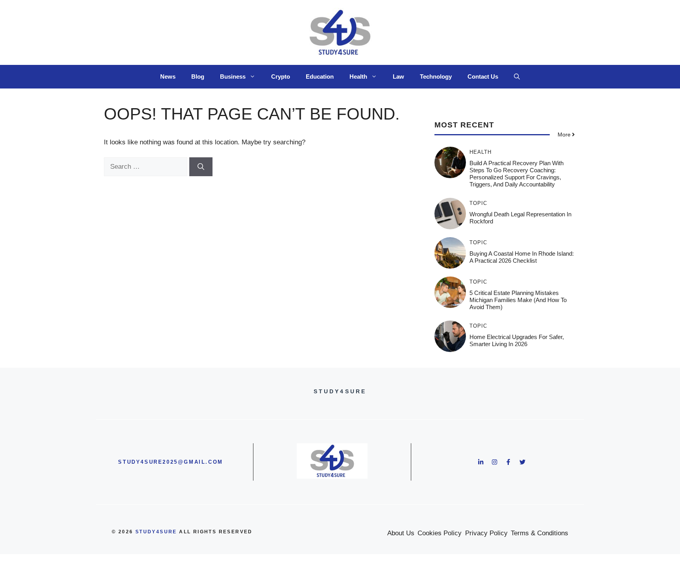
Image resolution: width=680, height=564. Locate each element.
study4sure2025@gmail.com (170, 462)
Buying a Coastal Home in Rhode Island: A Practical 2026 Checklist (521, 257)
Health (358, 76)
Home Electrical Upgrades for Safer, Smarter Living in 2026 (516, 340)
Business (233, 76)
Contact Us (483, 76)
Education (320, 76)
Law (398, 76)
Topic (478, 203)
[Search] (201, 166)
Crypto (280, 76)
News (168, 76)
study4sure (156, 532)
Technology (436, 76)
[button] (517, 76)
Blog (197, 76)
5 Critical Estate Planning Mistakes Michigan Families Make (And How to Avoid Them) (518, 299)
